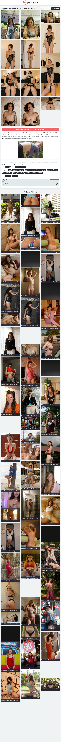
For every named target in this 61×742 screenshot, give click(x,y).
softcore (14, 176)
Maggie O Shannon (20, 166)
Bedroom (15, 170)
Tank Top (28, 172)
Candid (33, 170)
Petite (55, 170)
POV (3, 172)
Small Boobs (20, 172)
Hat (38, 170)
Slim (14, 172)
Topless (40, 172)
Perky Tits (49, 170)
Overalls (43, 170)
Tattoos (34, 172)
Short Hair (9, 172)
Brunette (27, 170)
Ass (10, 170)
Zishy (7, 166)
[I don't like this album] (6, 180)
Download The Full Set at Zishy (30, 129)
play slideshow (55, 8)
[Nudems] (30, 2)
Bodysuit (21, 170)
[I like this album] (3, 180)
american (8, 176)
